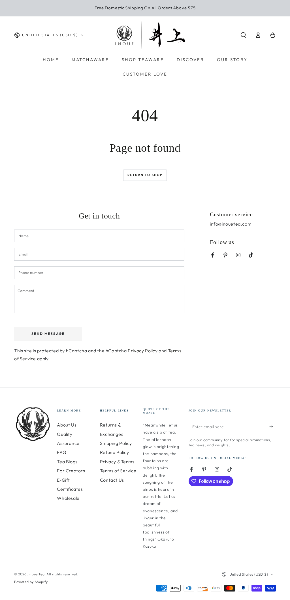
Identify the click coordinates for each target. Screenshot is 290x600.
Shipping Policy (116, 443)
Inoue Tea (36, 574)
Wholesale (68, 498)
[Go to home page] (150, 35)
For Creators (71, 470)
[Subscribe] (272, 426)
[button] (243, 35)
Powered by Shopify (31, 582)
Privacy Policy (142, 350)
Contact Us (112, 480)
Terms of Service (118, 470)
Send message (48, 333)
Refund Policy (114, 452)
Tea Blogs (67, 461)
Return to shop (145, 175)
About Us (66, 425)
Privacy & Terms (117, 461)
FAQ (61, 452)
